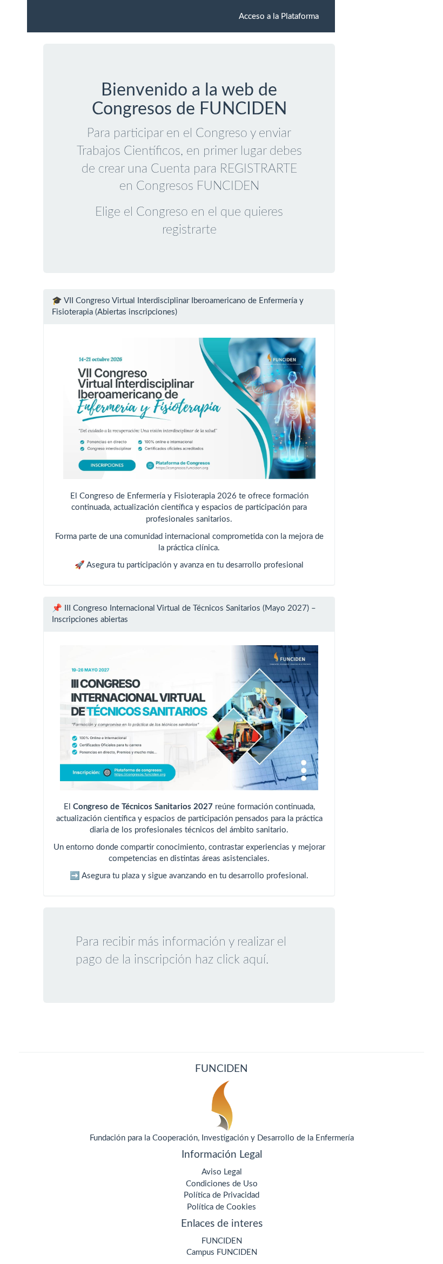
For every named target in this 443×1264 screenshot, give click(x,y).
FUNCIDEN (222, 1241)
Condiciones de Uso (222, 1184)
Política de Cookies (221, 1207)
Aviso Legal (222, 1172)
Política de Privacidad (221, 1195)
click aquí (241, 959)
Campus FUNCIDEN (221, 1252)
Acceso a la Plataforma (279, 16)
